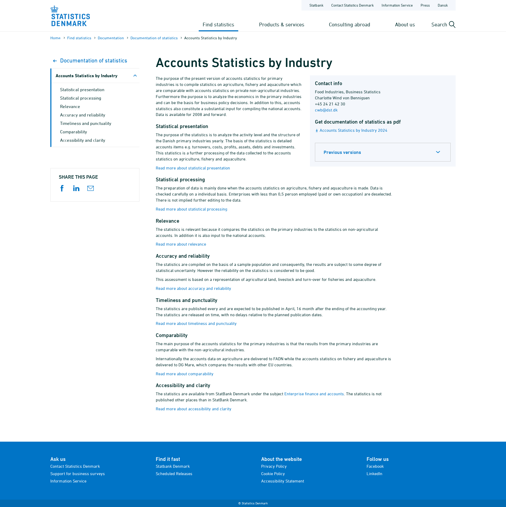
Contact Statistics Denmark (352, 5)
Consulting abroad (349, 24)
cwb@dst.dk (326, 110)
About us (405, 24)
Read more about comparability (184, 373)
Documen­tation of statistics (154, 38)
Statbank (316, 5)
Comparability (73, 131)
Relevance (70, 106)
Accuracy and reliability (82, 115)
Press (425, 5)
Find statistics (218, 24)
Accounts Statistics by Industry (87, 75)
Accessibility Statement (282, 481)
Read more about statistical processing (191, 209)
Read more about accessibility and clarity (193, 408)
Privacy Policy (274, 466)
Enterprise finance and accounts (314, 393)
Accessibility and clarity (82, 140)
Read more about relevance (181, 244)
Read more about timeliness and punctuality (196, 323)
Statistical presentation (82, 89)
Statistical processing (80, 98)
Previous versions (342, 152)
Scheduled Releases (174, 473)
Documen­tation (111, 38)
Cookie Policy (273, 473)
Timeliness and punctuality (85, 123)
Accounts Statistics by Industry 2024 (353, 130)
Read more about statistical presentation (193, 167)
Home (55, 38)
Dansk (443, 5)
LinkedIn (374, 473)
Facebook (375, 466)
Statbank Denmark (173, 466)
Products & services (281, 24)
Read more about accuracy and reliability (193, 288)
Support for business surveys (77, 473)
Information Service (397, 5)
